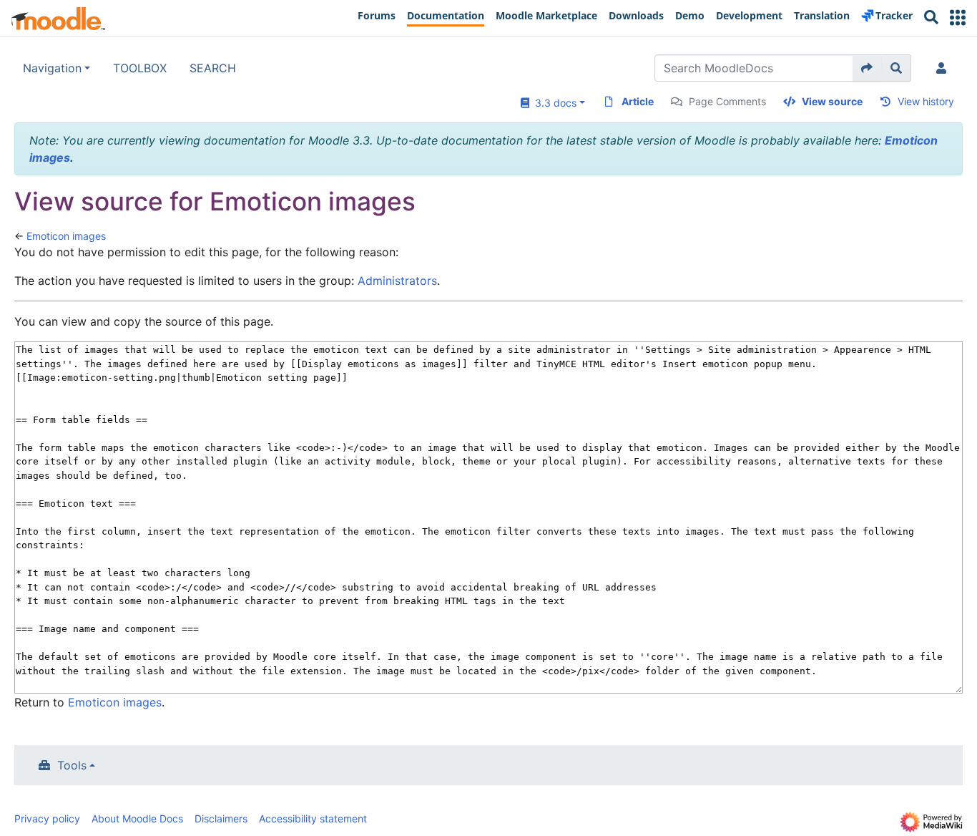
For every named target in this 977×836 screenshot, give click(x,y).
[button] (957, 17)
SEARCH (213, 68)
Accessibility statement (313, 818)
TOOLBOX (140, 68)
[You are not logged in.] (944, 68)
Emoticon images (66, 236)
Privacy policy (47, 818)
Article (638, 101)
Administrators (397, 280)
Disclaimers (221, 818)
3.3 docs (552, 103)
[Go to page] (867, 68)
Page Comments (727, 101)
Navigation (52, 68)
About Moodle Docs (137, 818)
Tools (72, 765)
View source (832, 101)
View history (926, 101)
